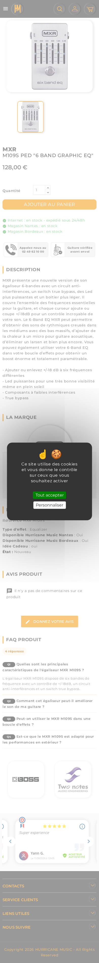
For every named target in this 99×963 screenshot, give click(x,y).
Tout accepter (50, 495)
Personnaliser (49, 505)
